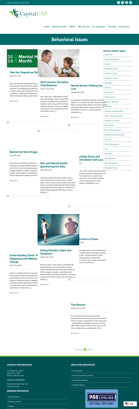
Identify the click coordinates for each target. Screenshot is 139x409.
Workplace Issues (111, 168)
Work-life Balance (111, 163)
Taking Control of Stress (89, 220)
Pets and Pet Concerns (113, 130)
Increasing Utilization (80, 380)
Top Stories (109, 154)
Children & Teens (111, 73)
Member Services (14, 401)
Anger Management (112, 59)
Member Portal (13, 397)
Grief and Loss (110, 97)
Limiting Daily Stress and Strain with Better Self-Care (89, 138)
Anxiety (107, 64)
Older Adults (109, 125)
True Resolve (89, 289)
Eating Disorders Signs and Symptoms (58, 230)
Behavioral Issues (111, 69)
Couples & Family (111, 78)
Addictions (108, 54)
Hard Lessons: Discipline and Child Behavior (58, 63)
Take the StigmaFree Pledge (28, 58)
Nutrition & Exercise (112, 120)
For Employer (77, 371)
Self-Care (108, 139)
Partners (11, 406)
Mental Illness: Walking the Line (89, 65)
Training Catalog (78, 385)
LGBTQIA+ (108, 106)
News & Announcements (114, 116)
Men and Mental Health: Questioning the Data (58, 144)
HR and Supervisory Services (82, 375)
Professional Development (114, 135)
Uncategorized (110, 158)
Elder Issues (109, 92)
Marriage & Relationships (114, 111)
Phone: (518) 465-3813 (15, 375)
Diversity (108, 88)
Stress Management (112, 144)
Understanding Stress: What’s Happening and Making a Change (28, 222)
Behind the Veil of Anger (28, 134)
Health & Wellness (111, 102)
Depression (109, 83)
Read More (14, 101)
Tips (106, 149)
